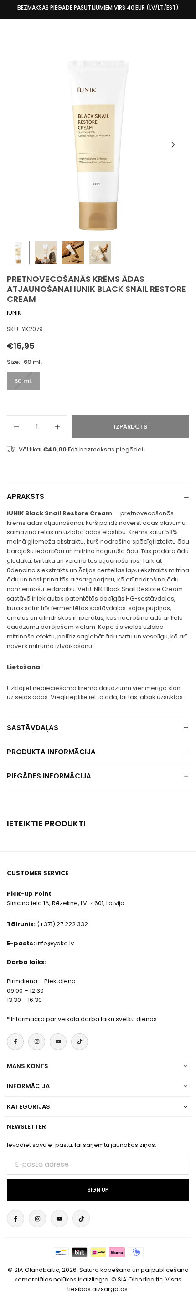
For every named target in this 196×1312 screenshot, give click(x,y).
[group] (98, 144)
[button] (173, 145)
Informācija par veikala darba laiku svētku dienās (84, 1019)
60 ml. (23, 381)
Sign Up (98, 1189)
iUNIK (14, 312)
